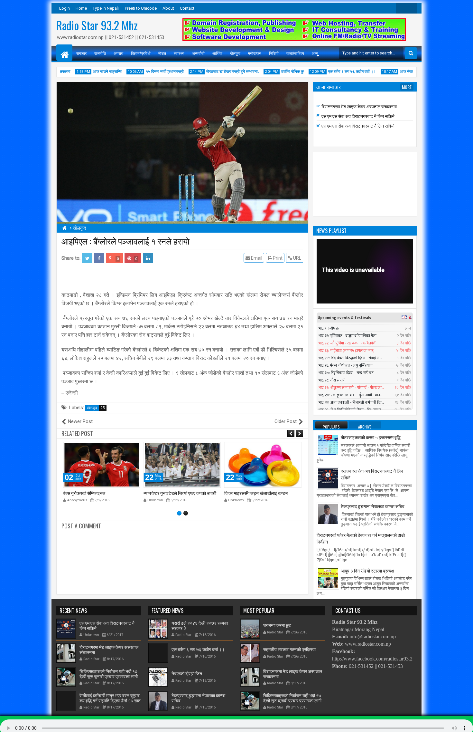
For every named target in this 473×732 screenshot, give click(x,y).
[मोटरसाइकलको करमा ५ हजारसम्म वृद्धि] (328, 444)
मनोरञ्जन (254, 53)
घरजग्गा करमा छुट (277, 624)
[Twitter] (401, 8)
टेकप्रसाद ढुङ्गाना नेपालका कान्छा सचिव (372, 506)
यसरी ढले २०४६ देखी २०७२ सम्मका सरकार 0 (200, 625)
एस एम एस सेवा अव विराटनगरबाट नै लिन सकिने (357, 116)
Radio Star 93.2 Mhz (97, 25)
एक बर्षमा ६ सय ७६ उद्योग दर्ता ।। (337, 71)
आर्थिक (217, 53)
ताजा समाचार (328, 87)
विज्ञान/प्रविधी (141, 53)
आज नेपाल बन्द (395, 71)
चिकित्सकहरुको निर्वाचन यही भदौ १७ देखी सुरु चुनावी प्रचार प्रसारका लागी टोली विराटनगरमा (362, 100)
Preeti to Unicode (141, 8)
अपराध (118, 53)
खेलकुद (235, 53)
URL (296, 258)
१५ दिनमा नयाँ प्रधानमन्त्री (150, 71)
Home (81, 8)
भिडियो (274, 53)
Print (277, 258)
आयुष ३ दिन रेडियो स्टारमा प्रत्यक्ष (367, 570)
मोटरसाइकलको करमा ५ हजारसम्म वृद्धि (371, 437)
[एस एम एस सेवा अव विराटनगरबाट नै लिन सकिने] (328, 478)
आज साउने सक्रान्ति (92, 71)
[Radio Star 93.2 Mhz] (64, 52)
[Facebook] (411, 8)
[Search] (411, 53)
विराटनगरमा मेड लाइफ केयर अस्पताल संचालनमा (359, 107)
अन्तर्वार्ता (198, 53)
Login (64, 8)
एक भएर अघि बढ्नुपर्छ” (242, 492)
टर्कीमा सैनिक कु (277, 71)
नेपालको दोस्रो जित (187, 673)
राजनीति (100, 53)
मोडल (162, 53)
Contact (187, 8)
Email (256, 258)
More (407, 86)
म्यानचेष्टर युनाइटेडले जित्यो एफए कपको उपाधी (99, 492)
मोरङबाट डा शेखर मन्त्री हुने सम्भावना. (217, 71)
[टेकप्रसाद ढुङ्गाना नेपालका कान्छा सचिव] (328, 513)
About (168, 8)
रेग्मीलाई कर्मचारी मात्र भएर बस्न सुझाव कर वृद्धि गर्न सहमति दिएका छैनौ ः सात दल (110, 700)
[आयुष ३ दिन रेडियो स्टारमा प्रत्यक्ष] (328, 577)
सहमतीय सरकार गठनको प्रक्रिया (289, 649)
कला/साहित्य (295, 53)
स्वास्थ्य (179, 53)
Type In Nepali (106, 8)
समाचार (81, 53)
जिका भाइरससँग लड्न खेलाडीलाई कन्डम (175, 492)
